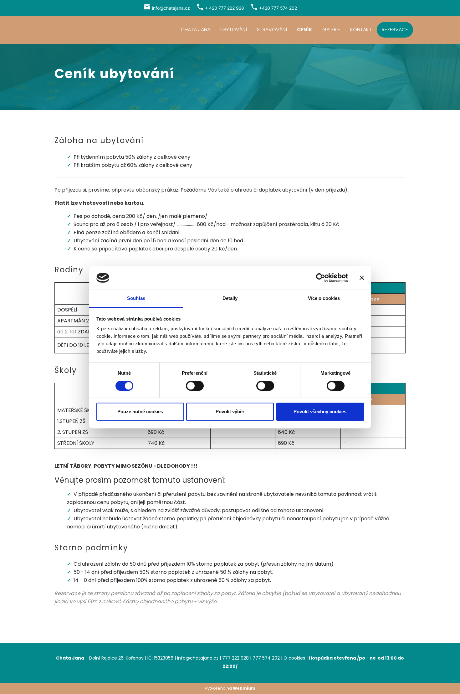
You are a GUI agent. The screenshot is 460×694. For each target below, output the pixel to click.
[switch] (195, 386)
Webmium (244, 688)
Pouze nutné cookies (140, 411)
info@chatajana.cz (171, 8)
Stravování (272, 29)
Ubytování (233, 29)
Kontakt (361, 29)
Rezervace (395, 29)
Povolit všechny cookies (320, 411)
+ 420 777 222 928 (224, 8)
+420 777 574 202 (278, 8)
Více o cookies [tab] (324, 298)
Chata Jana (195, 29)
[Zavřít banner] (362, 277)
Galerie (331, 29)
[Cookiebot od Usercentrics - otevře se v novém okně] (320, 277)
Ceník (304, 29)
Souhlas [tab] (136, 298)
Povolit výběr (230, 411)
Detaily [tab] (230, 298)
